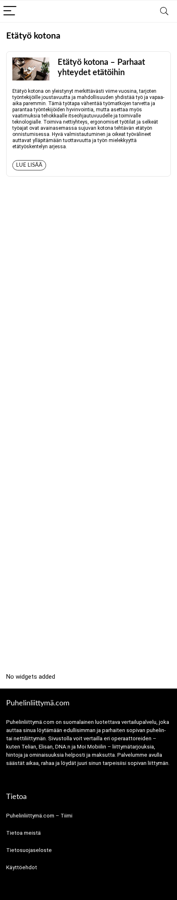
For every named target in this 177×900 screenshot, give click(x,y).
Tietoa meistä (23, 833)
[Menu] (10, 11)
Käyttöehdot (21, 867)
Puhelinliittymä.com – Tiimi (39, 816)
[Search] (164, 11)
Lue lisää (29, 165)
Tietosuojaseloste (29, 850)
